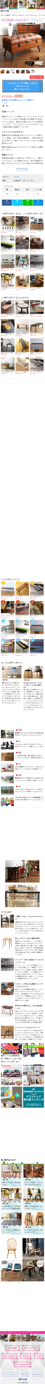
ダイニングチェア (18, 15)
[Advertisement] (22, 479)
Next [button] (41, 46)
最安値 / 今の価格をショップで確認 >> (18, 100)
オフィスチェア (31, 15)
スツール (25, 1356)
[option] (22, 45)
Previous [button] (3, 46)
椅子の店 (5, 11)
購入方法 (25, 1374)
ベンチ (4, 103)
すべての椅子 (5, 15)
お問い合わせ (37, 1374)
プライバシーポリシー (10, 1374)
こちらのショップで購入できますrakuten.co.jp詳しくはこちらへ (22, 86)
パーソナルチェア (22, 1364)
